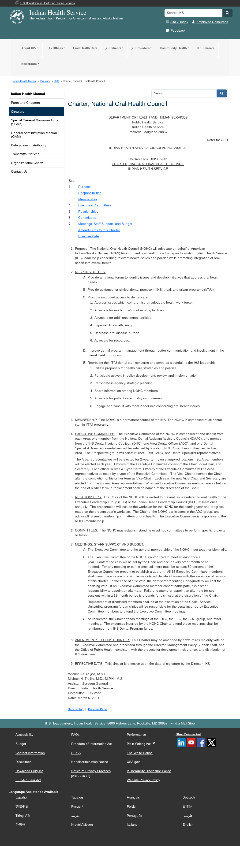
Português (134, 815)
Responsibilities (89, 193)
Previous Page (97, 709)
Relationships (88, 211)
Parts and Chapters (25, 102)
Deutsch (189, 797)
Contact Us (19, 171)
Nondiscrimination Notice (89, 762)
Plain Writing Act (139, 744)
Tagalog (77, 797)
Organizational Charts (27, 163)
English (188, 824)
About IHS (28, 48)
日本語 (187, 806)
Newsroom (29, 64)
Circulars (17, 111)
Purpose (84, 187)
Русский (77, 806)
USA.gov (133, 762)
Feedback (178, 30)
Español (21, 797)
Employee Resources (212, 22)
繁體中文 (22, 806)
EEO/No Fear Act (28, 780)
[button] (227, 12)
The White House (140, 753)
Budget (20, 744)
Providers (140, 48)
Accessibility (24, 734)
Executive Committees (94, 205)
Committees (87, 217)
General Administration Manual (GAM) (34, 134)
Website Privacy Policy (143, 780)
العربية (75, 815)
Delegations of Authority (28, 145)
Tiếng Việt (22, 815)
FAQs (75, 734)
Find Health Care (85, 48)
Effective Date (88, 236)
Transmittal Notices (25, 154)
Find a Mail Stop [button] (183, 723)
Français (133, 797)
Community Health (173, 48)
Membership (87, 199)
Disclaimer (23, 762)
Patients (113, 48)
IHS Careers (205, 48)
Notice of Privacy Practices (91, 771)
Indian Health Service (57, 12)
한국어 (20, 824)
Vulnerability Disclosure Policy (149, 771)
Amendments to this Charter (99, 230)
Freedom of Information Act (91, 744)
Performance (136, 734)
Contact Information (30, 753)
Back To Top (75, 709)
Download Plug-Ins (29, 771)
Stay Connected (188, 734)
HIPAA (76, 753)
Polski (131, 806)
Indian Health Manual (28, 94)
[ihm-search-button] (222, 93)
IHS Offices (55, 48)
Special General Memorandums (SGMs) (34, 122)
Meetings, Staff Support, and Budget (105, 224)
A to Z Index (179, 22)
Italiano (132, 824)
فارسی (187, 815)
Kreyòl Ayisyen (82, 824)
